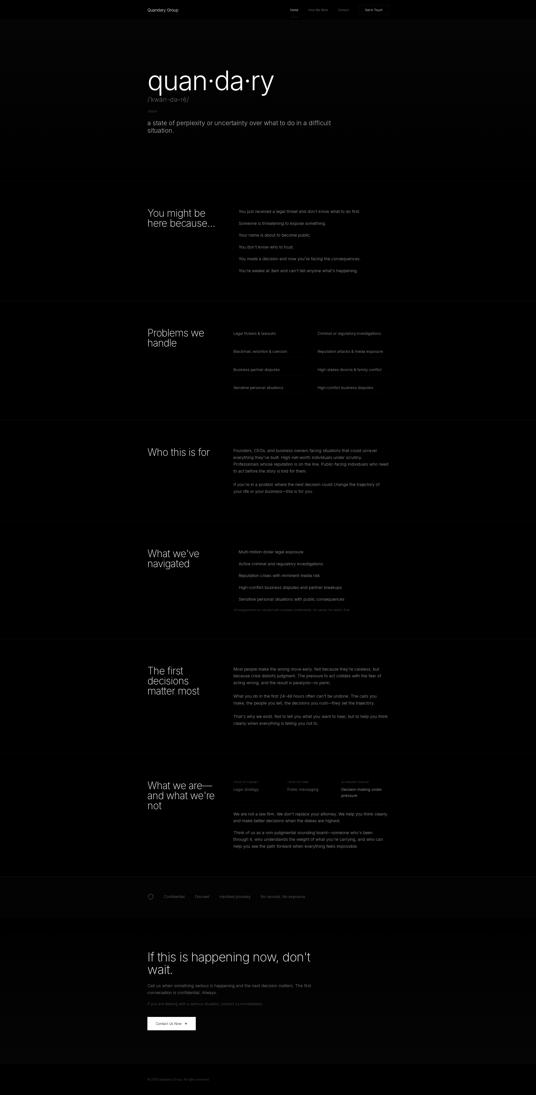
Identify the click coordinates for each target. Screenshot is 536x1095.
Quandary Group (162, 10)
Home (294, 10)
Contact (343, 10)
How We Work (318, 10)
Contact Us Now (169, 1024)
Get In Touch (374, 10)
